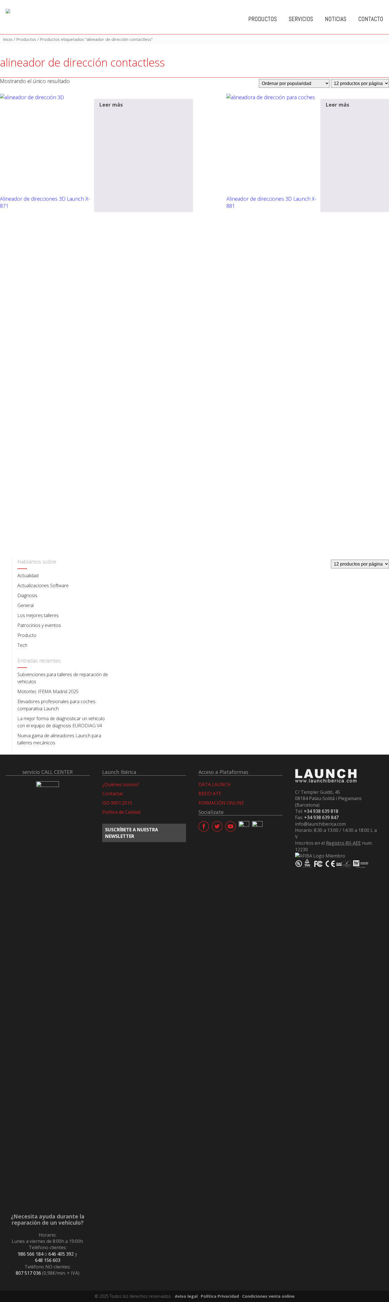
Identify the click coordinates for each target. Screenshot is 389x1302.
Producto (26, 635)
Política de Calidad (121, 812)
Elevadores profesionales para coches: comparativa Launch (56, 705)
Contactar (112, 793)
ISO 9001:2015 (117, 803)
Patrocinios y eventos (39, 625)
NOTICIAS (335, 19)
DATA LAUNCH (214, 784)
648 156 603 (47, 1260)
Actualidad (27, 575)
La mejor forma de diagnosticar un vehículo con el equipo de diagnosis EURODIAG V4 (61, 722)
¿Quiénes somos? (120, 784)
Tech (22, 645)
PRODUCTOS (262, 19)
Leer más (111, 104)
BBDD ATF (209, 793)
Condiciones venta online (268, 1296)
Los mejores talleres (38, 615)
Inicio (8, 39)
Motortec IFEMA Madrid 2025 (48, 691)
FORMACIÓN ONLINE (221, 803)
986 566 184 (30, 1254)
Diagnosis (27, 595)
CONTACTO (370, 19)
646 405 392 (61, 1254)
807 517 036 (28, 1273)
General (25, 605)
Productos (26, 39)
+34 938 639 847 (321, 817)
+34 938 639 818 (321, 811)
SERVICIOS (301, 19)
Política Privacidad (220, 1296)
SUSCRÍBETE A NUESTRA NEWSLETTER (131, 833)
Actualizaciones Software (43, 585)
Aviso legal (186, 1296)
